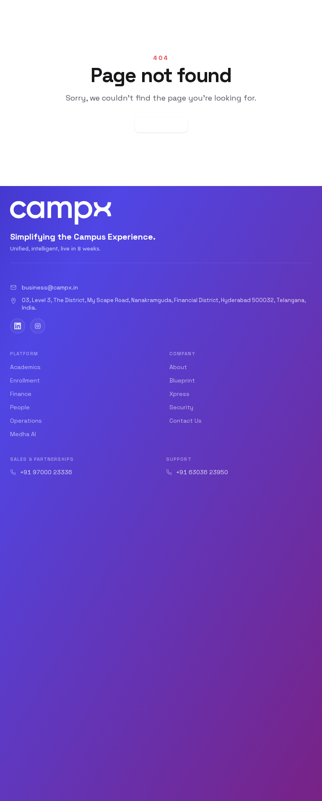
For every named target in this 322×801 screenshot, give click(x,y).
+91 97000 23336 (46, 472)
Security (181, 407)
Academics (25, 367)
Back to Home (161, 125)
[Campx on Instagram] (37, 325)
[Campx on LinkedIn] (17, 325)
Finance (20, 394)
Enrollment (25, 380)
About (178, 367)
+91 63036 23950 (202, 472)
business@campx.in (50, 287)
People (20, 407)
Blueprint (182, 380)
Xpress (179, 394)
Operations (26, 420)
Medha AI (23, 434)
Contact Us (185, 420)
